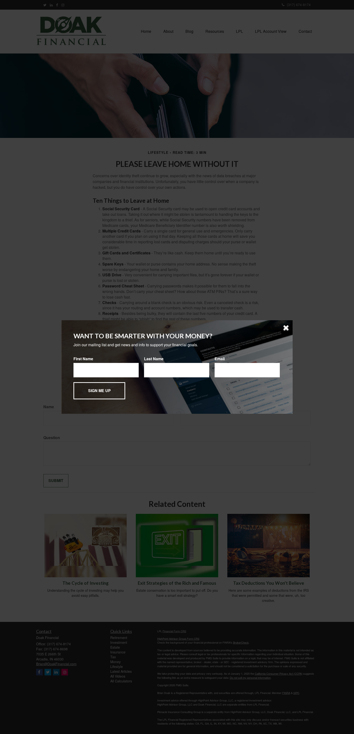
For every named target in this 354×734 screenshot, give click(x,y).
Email (220, 358)
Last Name (154, 358)
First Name (83, 358)
